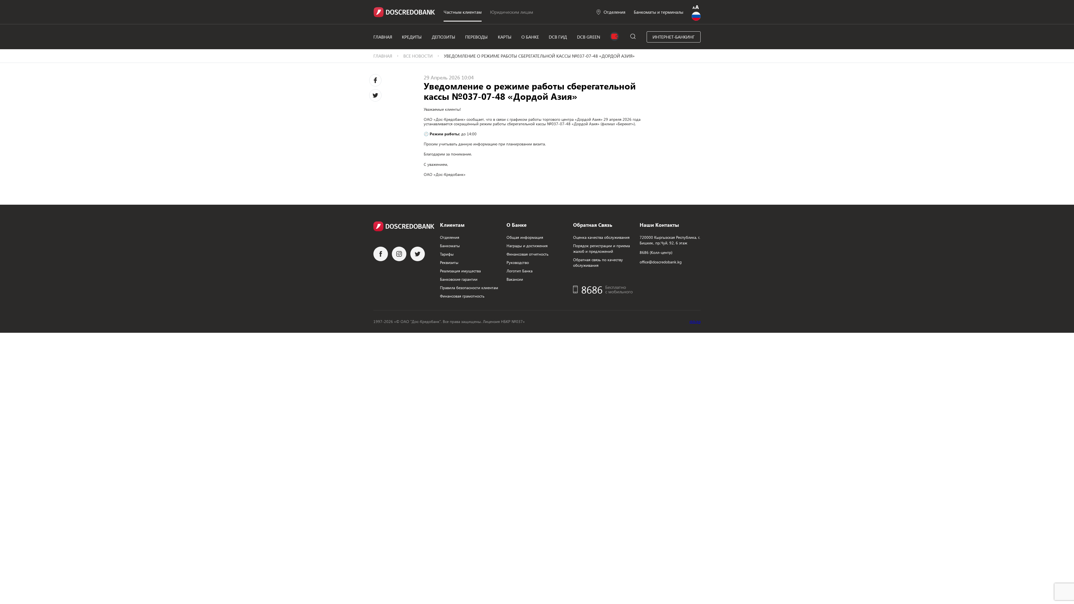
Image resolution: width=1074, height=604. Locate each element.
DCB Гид (558, 37)
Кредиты (412, 37)
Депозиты (443, 37)
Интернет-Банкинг (674, 37)
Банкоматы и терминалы (658, 12)
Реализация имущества (460, 270)
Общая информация (525, 237)
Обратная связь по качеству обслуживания (598, 262)
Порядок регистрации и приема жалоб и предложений (601, 248)
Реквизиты (449, 262)
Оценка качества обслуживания (601, 237)
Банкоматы (450, 245)
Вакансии (515, 279)
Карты (505, 37)
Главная (382, 37)
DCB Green (588, 37)
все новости (418, 56)
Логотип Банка (520, 270)
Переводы (476, 37)
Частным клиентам (463, 12)
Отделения (614, 12)
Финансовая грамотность (462, 296)
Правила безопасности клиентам (469, 287)
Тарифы (447, 254)
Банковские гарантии (458, 279)
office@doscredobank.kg (661, 262)
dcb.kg (695, 321)
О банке (530, 37)
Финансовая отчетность (527, 254)
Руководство (518, 262)
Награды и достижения (527, 245)
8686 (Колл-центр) (656, 252)
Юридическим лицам (511, 12)
